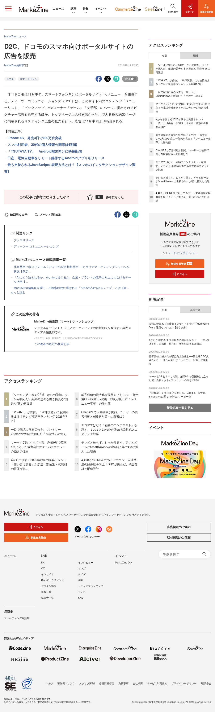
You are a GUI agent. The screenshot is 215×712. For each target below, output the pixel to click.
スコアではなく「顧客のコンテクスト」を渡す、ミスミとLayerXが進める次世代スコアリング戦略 (109, 429)
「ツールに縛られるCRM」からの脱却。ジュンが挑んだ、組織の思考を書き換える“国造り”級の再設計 (39, 398)
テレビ (82, 591)
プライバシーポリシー (184, 683)
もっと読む (18, 292)
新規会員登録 (181, 263)
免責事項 (123, 683)
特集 (86, 8)
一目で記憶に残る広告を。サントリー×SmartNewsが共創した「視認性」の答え (38, 431)
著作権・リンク (66, 683)
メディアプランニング (90, 586)
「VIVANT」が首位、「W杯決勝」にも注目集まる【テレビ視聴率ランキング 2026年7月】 (39, 416)
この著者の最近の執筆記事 (51, 344)
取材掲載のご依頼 (179, 537)
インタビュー (85, 562)
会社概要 (138, 683)
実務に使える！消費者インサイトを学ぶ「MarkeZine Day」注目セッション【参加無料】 (179, 325)
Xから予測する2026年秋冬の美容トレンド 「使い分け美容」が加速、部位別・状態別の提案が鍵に (40, 464)
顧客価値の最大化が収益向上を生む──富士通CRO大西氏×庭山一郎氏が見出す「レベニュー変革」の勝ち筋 (109, 398)
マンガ (82, 568)
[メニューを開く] (8, 8)
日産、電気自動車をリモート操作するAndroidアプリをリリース (56, 157)
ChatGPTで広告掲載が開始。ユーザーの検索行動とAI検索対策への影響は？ (109, 414)
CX (43, 568)
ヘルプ (49, 683)
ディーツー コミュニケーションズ (36, 246)
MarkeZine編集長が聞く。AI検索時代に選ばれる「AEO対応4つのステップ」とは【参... (71, 288)
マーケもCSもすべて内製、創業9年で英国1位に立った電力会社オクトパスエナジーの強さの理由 (39, 446)
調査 (80, 580)
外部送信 (206, 683)
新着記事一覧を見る (180, 407)
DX (43, 562)
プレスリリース (24, 240)
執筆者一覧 (47, 597)
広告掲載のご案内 (179, 527)
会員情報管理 (106, 683)
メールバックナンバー (182, 253)
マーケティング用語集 (16, 618)
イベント (101, 8)
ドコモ (10, 78)
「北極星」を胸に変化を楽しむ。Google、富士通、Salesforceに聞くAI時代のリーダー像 (178, 394)
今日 (164, 55)
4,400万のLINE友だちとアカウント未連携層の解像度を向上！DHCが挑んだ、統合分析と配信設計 (109, 464)
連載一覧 (46, 591)
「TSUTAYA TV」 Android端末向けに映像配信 (45, 151)
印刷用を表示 (19, 214)
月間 (195, 55)
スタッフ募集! (87, 683)
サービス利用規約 (157, 683)
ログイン (182, 274)
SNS (80, 597)
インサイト (47, 574)
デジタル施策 (48, 586)
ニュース (58, 8)
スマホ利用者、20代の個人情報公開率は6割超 (42, 144)
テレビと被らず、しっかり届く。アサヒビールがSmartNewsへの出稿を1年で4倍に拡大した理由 (109, 446)
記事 (73, 8)
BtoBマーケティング (52, 580)
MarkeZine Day (123, 562)
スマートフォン (28, 78)
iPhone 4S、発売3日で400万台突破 (35, 137)
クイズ (82, 574)
